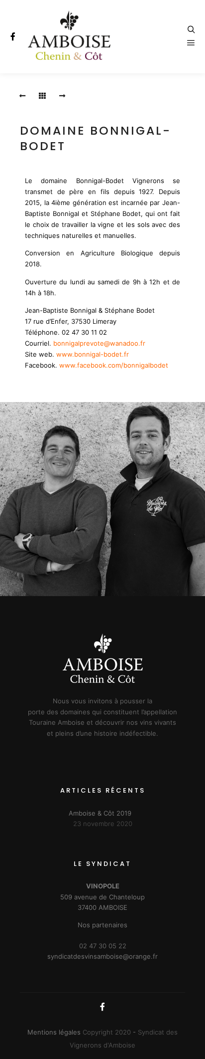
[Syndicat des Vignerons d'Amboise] (69, 36)
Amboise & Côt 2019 (100, 813)
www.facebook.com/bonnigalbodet (113, 365)
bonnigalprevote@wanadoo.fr (99, 343)
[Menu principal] (191, 42)
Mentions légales (54, 1032)
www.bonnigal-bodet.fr (92, 354)
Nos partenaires (102, 925)
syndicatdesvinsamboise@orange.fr (102, 956)
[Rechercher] (191, 29)
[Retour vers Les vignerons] (42, 95)
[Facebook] (12, 36)
